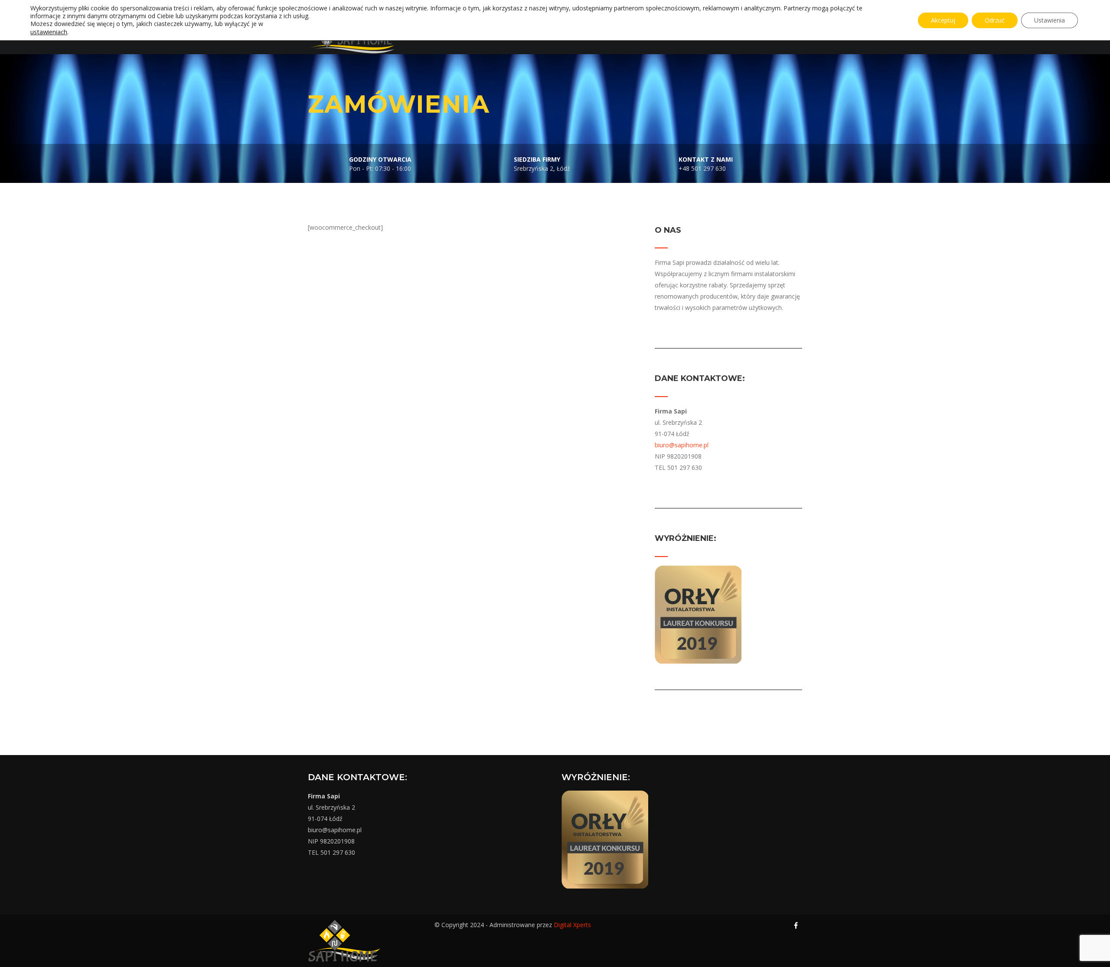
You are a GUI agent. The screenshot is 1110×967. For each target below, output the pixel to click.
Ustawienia (1049, 20)
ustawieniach (48, 32)
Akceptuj (943, 20)
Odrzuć (995, 20)
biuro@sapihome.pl (681, 445)
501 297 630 (337, 852)
